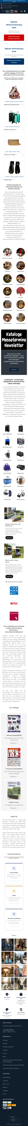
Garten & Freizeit (10, 155)
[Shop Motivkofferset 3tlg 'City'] (14, 117)
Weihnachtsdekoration (11, 104)
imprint (4, 1093)
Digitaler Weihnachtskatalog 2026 (14, 25)
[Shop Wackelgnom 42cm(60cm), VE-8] (14, 92)
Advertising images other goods (11, 1068)
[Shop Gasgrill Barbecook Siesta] (14, 142)
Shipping (5, 1050)
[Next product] (23, 92)
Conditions (5, 1090)
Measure (5, 1087)
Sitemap (5, 1043)
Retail (4, 1056)
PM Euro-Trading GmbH (16, 1124)
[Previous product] (6, 92)
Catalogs (5, 1040)
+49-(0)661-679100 (8, 1029)
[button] (2, 11)
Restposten (8, 180)
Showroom (5, 1080)
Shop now (9, 537)
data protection (7, 1077)
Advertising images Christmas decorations (13, 1065)
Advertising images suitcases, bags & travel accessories (12, 1060)
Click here (13, 743)
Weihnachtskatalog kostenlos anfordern (14, 37)
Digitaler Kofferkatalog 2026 (14, 50)
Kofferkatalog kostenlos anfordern (14, 61)
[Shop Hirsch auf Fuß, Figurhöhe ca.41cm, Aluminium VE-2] (14, 167)
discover (14, 369)
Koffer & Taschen (10, 129)
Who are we (6, 1084)
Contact (5, 1053)
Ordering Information (8, 1046)
